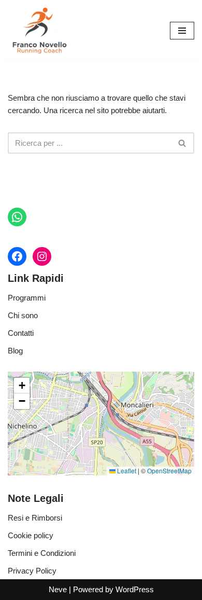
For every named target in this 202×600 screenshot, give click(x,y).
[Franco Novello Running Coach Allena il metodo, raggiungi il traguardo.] (39, 30)
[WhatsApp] (17, 217)
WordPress (135, 589)
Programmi (27, 297)
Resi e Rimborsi (35, 517)
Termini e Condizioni (42, 553)
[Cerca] (182, 143)
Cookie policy (30, 535)
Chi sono (23, 315)
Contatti (21, 333)
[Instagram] (42, 256)
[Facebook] (17, 256)
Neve (58, 589)
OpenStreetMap (169, 470)
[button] (22, 385)
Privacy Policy (32, 570)
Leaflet (126, 470)
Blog (15, 350)
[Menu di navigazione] (182, 30)
